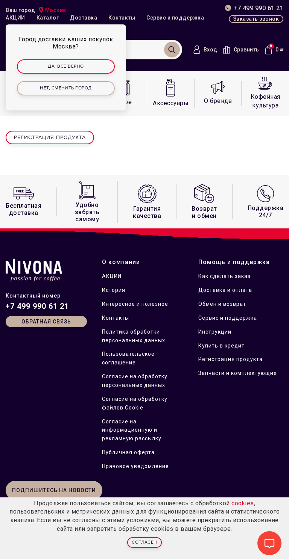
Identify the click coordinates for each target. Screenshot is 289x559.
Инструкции (214, 332)
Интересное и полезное (135, 304)
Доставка (83, 18)
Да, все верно (66, 66)
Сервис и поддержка (175, 18)
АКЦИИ (15, 18)
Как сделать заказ (224, 276)
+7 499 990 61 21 (37, 306)
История (113, 290)
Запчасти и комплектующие (237, 373)
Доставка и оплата (225, 290)
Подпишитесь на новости (54, 490)
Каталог (48, 18)
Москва (55, 10)
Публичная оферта (128, 452)
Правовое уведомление (135, 466)
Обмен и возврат (222, 304)
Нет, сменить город (66, 88)
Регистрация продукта (50, 137)
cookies (242, 503)
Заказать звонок (256, 19)
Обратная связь (46, 322)
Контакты (121, 18)
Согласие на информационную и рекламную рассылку (131, 430)
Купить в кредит (221, 346)
